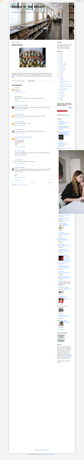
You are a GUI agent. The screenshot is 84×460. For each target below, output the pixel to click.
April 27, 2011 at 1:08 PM (20, 146)
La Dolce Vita (61, 329)
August (61, 70)
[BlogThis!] (29, 81)
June (61, 74)
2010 (60, 98)
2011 (60, 62)
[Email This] (28, 81)
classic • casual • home (63, 266)
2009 (60, 99)
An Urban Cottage (62, 320)
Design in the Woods (28, 6)
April (61, 78)
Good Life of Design (63, 306)
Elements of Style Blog (63, 126)
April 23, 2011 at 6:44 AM (20, 101)
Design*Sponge (61, 315)
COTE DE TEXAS (62, 238)
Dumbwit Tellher (18, 167)
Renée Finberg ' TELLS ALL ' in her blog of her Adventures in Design (64, 132)
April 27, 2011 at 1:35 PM (20, 163)
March (61, 92)
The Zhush (60, 121)
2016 (60, 53)
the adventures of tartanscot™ (62, 297)
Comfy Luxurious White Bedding (64, 277)
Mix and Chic (61, 244)
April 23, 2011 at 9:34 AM (20, 110)
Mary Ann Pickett (18, 121)
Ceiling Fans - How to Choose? (63, 82)
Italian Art (14, 76)
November (62, 65)
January (61, 95)
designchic (17, 159)
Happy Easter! (62, 79)
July (61, 72)
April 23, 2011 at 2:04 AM (20, 92)
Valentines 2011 (67, 134)
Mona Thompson (18, 150)
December (62, 63)
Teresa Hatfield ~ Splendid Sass (22, 137)
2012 (60, 60)
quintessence (18, 114)
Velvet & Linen (61, 280)
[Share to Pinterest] (33, 81)
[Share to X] (31, 81)
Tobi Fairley (61, 232)
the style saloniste (62, 255)
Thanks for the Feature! (64, 84)
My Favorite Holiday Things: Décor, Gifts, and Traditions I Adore (63, 234)
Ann (16, 87)
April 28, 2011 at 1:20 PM (20, 177)
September (62, 69)
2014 (60, 56)
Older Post (50, 182)
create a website (51, 454)
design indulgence (62, 223)
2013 (60, 58)
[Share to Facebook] (32, 81)
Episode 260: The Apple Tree (63, 220)
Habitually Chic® (62, 249)
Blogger (47, 449)
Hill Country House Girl (20, 105)
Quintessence (61, 142)
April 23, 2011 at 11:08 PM (20, 125)
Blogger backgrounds (41, 454)
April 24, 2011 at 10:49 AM (20, 132)
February (62, 94)
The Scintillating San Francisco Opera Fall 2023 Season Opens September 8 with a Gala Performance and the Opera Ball (64, 259)
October (61, 67)
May (61, 76)
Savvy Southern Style (63, 287)
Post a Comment (16, 179)
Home (32, 182)
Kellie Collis (17, 129)
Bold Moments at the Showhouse (63, 89)
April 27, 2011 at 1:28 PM (20, 155)
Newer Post (14, 182)
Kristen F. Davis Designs (63, 276)
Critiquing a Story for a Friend (64, 215)
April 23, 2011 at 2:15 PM (20, 117)
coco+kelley (61, 271)
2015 (60, 55)
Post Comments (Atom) (22, 184)
